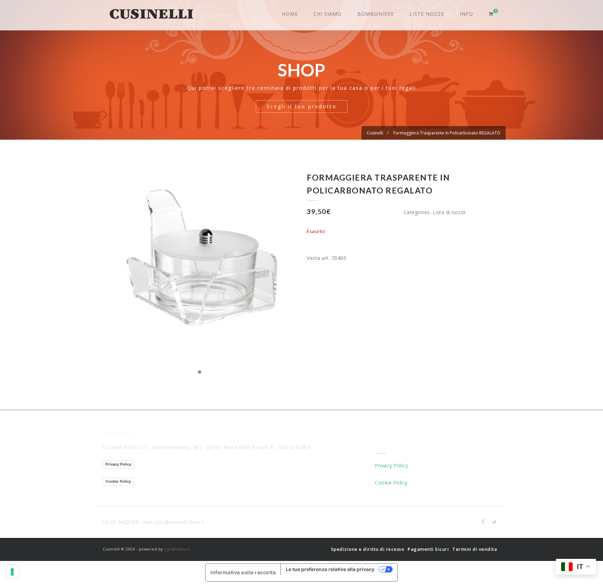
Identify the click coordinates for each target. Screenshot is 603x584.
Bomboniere (375, 13)
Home (290, 13)
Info (466, 13)
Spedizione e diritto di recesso (367, 549)
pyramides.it (177, 549)
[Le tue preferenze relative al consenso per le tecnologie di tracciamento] (12, 571)
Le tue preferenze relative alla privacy (330, 569)
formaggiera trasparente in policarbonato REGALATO (446, 133)
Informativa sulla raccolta (243, 572)
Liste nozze (426, 13)
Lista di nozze (449, 212)
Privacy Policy (118, 464)
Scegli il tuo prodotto (302, 106)
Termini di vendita (474, 549)
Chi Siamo (327, 13)
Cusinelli (375, 133)
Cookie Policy (118, 481)
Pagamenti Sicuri (428, 549)
